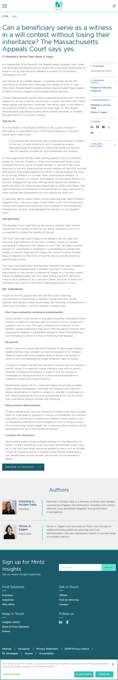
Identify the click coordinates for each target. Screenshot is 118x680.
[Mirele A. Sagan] (9, 532)
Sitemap (7, 649)
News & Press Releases (15, 627)
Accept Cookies (84, 674)
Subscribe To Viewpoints (19, 467)
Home (5, 16)
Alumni (29, 653)
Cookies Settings (11, 674)
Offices (63, 595)
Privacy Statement (47, 649)
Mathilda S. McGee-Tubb (20, 57)
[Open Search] (114, 6)
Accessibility (46, 653)
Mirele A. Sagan (44, 57)
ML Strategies (10, 653)
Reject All (104, 674)
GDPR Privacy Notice (77, 649)
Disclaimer (24, 649)
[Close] (113, 664)
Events (6, 631)
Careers (63, 604)
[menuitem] (6, 16)
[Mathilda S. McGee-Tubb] (9, 507)
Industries (8, 600)
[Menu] (5, 6)
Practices (7, 595)
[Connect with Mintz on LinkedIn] (62, 623)
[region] (59, 669)
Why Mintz (8, 604)
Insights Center (11, 622)
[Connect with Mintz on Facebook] (69, 623)
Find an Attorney (69, 600)
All (15, 16)
